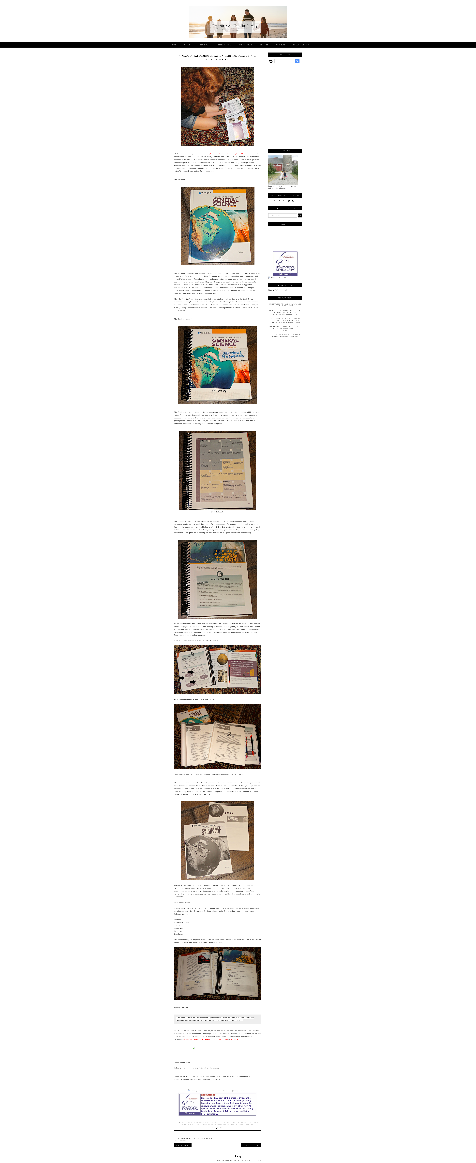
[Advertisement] (285, 107)
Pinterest (202, 1068)
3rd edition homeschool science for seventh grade (211, 1122)
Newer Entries (183, 1145)
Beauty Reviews (302, 45)
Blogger (257, 1160)
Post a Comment (180, 1141)
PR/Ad (187, 45)
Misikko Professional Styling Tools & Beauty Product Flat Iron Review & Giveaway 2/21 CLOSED (285, 320)
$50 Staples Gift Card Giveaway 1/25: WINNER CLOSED (285, 305)
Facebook (187, 1068)
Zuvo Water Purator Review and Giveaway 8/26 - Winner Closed (285, 335)
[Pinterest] (285, 201)
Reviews (280, 45)
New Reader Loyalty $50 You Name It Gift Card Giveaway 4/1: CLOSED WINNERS (285, 328)
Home (173, 45)
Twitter (194, 1068)
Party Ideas (245, 45)
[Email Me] (294, 201)
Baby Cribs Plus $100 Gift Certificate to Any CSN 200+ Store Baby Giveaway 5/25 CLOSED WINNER (285, 312)
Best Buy (203, 45)
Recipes (264, 45)
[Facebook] (276, 201)
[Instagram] (290, 201)
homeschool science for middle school (233, 1124)
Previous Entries (250, 1145)
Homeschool (223, 45)
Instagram (214, 1068)
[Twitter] (280, 201)
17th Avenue (231, 1160)
